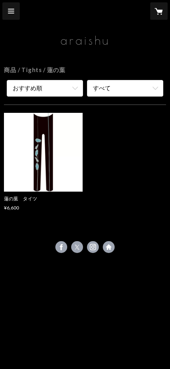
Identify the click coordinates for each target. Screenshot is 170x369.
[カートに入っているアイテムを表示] (159, 11)
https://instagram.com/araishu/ (93, 247)
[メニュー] (11, 11)
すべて (102, 87)
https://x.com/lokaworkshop (77, 247)
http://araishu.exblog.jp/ (109, 247)
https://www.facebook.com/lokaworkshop (61, 247)
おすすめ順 (27, 87)
